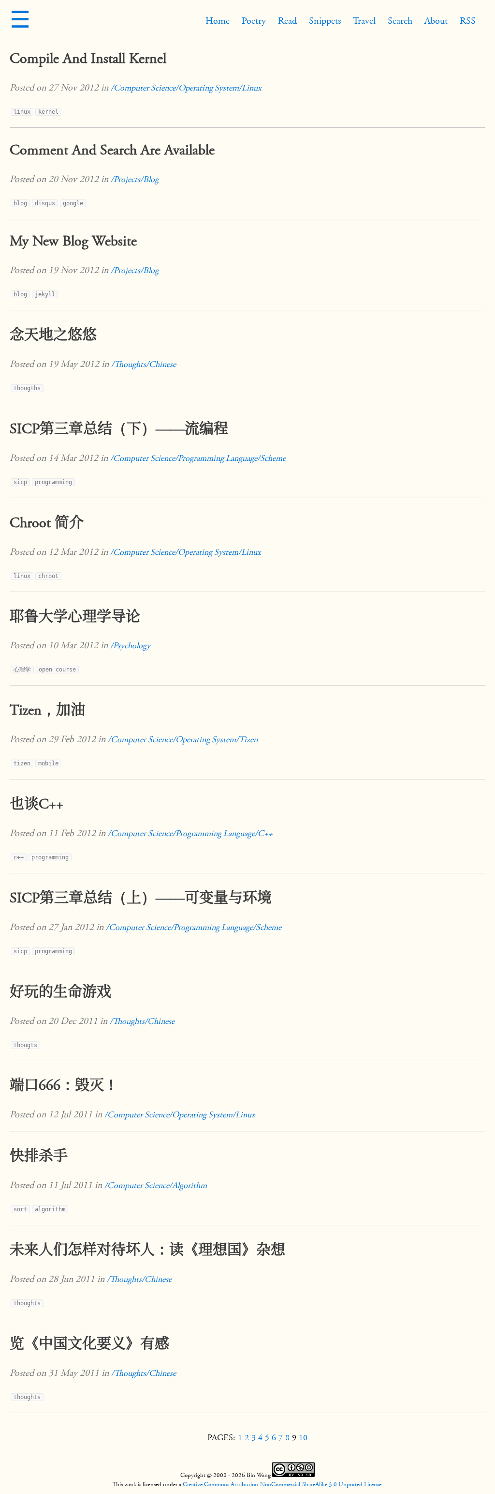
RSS (468, 21)
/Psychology (130, 645)
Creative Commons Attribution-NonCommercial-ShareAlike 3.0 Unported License (282, 1484)
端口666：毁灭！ (64, 1085)
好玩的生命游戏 (60, 992)
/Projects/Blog (135, 179)
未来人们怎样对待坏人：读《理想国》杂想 (147, 1250)
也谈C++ (36, 804)
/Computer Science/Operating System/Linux (186, 88)
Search (400, 21)
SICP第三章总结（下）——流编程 (119, 429)
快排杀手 (39, 1156)
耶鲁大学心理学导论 (75, 616)
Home (217, 21)
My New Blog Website (73, 241)
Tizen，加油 (47, 710)
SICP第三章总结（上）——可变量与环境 (141, 898)
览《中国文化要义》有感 (89, 1344)
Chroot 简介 (47, 523)
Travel (364, 21)
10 (303, 1438)
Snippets (325, 21)
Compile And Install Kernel (88, 58)
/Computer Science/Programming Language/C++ (190, 833)
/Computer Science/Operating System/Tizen (183, 739)
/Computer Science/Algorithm (155, 1185)
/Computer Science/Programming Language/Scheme (198, 458)
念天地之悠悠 (53, 335)
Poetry (254, 21)
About (436, 21)
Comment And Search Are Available (112, 150)
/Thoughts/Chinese (143, 364)
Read (287, 21)
